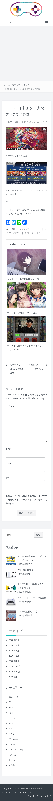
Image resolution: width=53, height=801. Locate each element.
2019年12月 (14, 666)
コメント (10, 406)
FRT (49, 796)
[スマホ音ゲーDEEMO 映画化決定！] (26, 261)
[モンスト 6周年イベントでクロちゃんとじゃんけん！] (26, 328)
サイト (9, 477)
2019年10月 (14, 677)
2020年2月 (14, 656)
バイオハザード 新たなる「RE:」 (35, 369)
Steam (12, 718)
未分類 (12, 765)
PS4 (11, 707)
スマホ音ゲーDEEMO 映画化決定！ (24, 279)
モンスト (27, 85)
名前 (9, 449)
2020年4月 (14, 645)
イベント (13, 734)
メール (10, 463)
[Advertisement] (26, 53)
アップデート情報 (19, 233)
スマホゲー (17, 85)
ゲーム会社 (14, 739)
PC (10, 702)
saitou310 (42, 122)
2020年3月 (14, 650)
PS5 (11, 713)
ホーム (7, 85)
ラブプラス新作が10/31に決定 (22, 312)
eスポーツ (14, 697)
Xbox (11, 728)
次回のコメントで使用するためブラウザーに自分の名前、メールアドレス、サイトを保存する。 (26, 499)
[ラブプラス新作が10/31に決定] (26, 295)
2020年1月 (14, 661)
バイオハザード (16, 749)
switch (12, 723)
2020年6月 (14, 640)
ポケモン (13, 755)
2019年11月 (14, 671)
